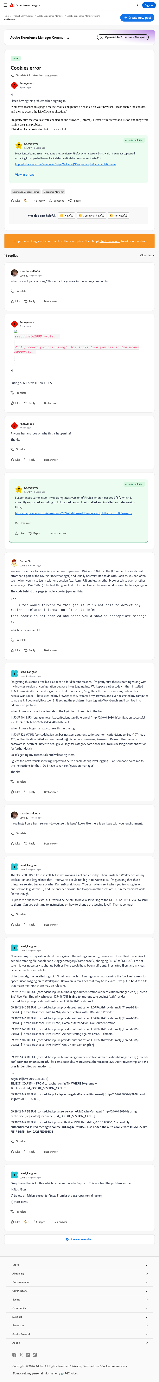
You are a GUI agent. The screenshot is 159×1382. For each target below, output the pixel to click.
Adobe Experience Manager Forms (83, 15)
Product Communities (23, 15)
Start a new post (110, 241)
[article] (78, 286)
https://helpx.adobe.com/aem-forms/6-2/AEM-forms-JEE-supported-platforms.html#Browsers (65, 164)
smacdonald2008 (30, 271)
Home (6, 15)
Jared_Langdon (28, 671)
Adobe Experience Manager (50, 15)
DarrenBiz (25, 561)
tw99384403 (31, 143)
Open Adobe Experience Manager (125, 37)
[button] (137, 18)
